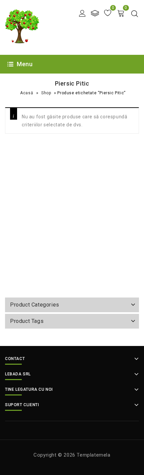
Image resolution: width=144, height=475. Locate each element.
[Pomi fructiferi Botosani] (22, 27)
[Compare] (95, 13)
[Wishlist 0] (107, 13)
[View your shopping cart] (121, 13)
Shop (46, 93)
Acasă (26, 93)
